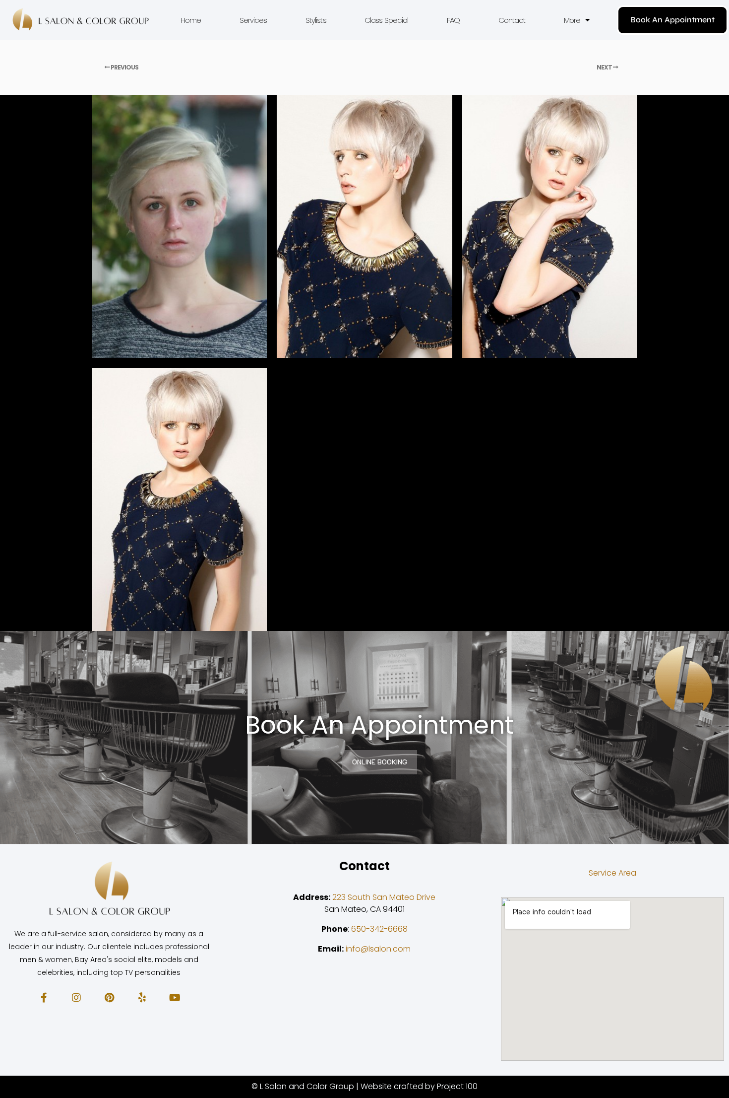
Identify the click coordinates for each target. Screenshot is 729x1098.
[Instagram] (76, 998)
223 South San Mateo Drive (383, 897)
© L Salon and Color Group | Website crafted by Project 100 (364, 1086)
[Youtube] (174, 998)
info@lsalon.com (378, 949)
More (572, 20)
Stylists (315, 20)
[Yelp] (142, 998)
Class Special (386, 20)
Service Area (612, 873)
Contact (512, 20)
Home (191, 20)
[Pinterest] (109, 998)
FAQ (453, 20)
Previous (124, 67)
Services (253, 20)
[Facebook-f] (44, 998)
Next (605, 67)
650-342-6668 (379, 929)
